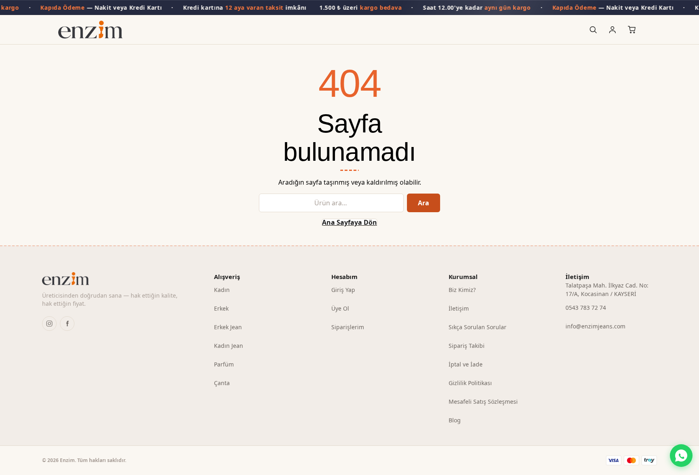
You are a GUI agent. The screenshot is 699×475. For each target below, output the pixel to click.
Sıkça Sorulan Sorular (477, 327)
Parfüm (224, 364)
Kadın (222, 290)
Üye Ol (340, 308)
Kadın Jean (228, 345)
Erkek (221, 308)
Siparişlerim (347, 327)
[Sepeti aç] (632, 29)
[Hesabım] (612, 29)
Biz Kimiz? (462, 290)
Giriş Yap (343, 290)
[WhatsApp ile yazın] (681, 455)
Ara (423, 202)
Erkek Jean (228, 327)
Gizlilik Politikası (470, 383)
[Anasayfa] (90, 29)
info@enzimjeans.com (595, 326)
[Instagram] (49, 323)
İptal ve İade (466, 364)
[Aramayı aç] (593, 29)
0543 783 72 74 (586, 307)
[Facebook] (67, 323)
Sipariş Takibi (467, 345)
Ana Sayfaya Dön (349, 222)
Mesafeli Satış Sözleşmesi (483, 401)
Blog (455, 420)
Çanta (222, 383)
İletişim (459, 308)
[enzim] (115, 278)
